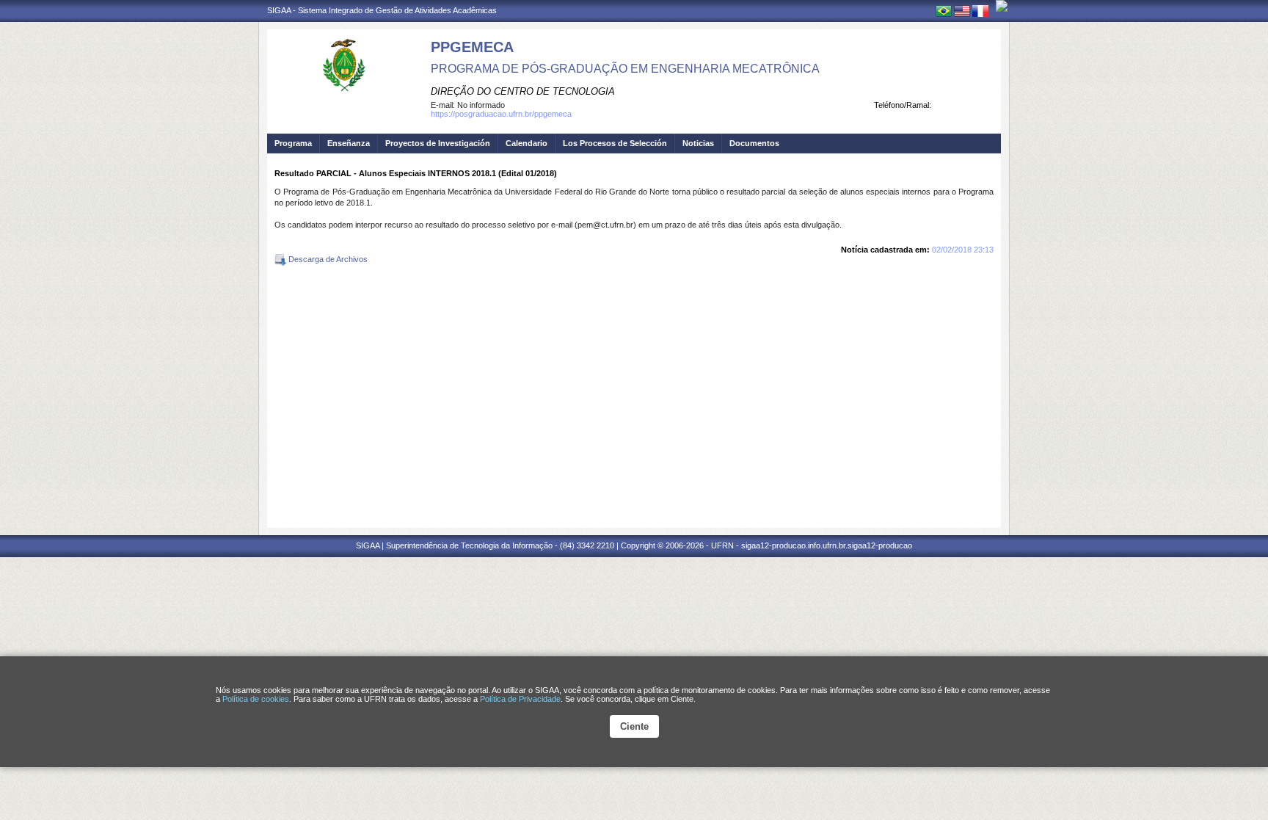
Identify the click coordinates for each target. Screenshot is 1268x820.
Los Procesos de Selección (615, 143)
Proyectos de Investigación (437, 143)
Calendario (526, 143)
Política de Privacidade (520, 698)
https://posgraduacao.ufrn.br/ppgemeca (501, 113)
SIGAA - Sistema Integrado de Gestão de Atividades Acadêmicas (382, 10)
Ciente (634, 726)
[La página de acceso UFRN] (1002, 6)
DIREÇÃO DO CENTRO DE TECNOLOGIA (523, 91)
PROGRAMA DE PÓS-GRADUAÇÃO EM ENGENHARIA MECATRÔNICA (625, 68)
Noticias (698, 143)
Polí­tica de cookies (255, 698)
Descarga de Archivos (327, 259)
